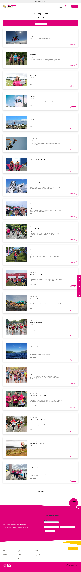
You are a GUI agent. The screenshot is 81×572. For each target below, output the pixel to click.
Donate (4, 550)
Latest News (5, 555)
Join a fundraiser (5, 551)
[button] (23, 5)
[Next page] (45, 495)
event (31, 63)
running (34, 284)
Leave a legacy (5, 554)
